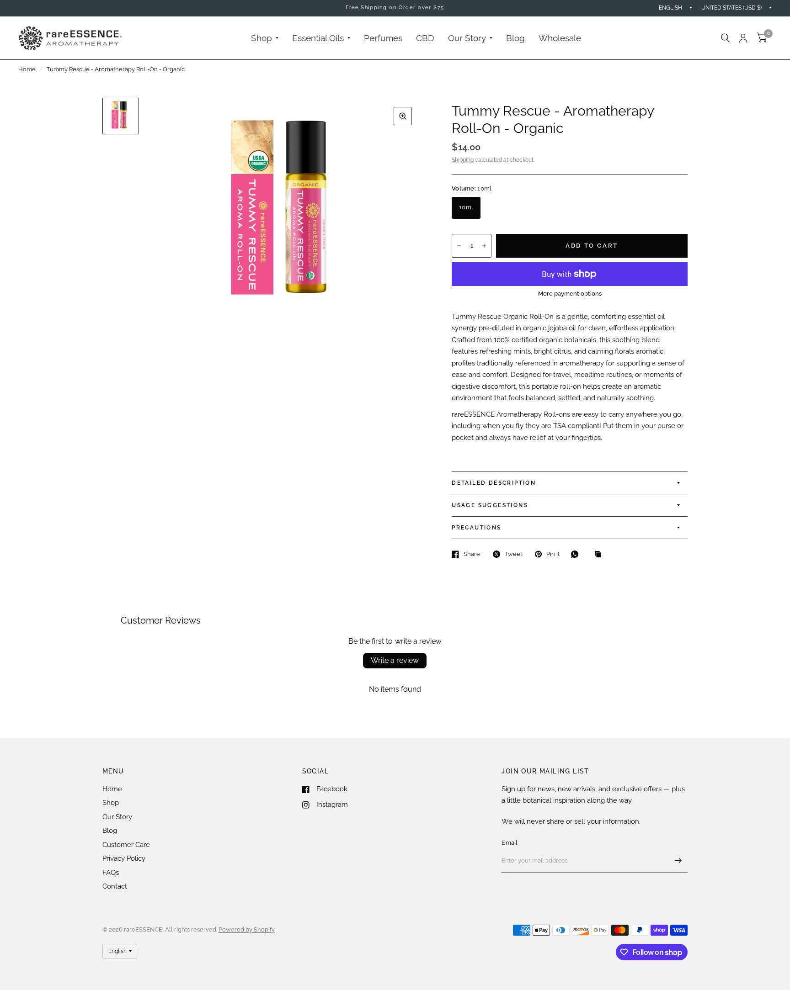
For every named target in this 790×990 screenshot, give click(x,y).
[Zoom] (403, 116)
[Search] (725, 37)
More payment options (570, 294)
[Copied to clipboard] (600, 555)
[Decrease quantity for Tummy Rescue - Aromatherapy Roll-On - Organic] (459, 245)
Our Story (467, 38)
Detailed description (494, 483)
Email (510, 842)
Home (27, 69)
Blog (515, 38)
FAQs (110, 872)
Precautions (476, 527)
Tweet (513, 554)
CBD (425, 38)
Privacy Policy (123, 858)
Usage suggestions (490, 505)
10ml (466, 207)
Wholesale (560, 38)
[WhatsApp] (577, 554)
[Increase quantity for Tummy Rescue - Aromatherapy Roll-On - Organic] (484, 245)
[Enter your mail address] (678, 861)
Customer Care (126, 845)
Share (472, 554)
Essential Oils (318, 38)
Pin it (553, 554)
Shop (261, 38)
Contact (114, 886)
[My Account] (743, 37)
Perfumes (383, 38)
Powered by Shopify (247, 929)
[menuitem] (264, 38)
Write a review (395, 660)
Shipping (463, 160)
